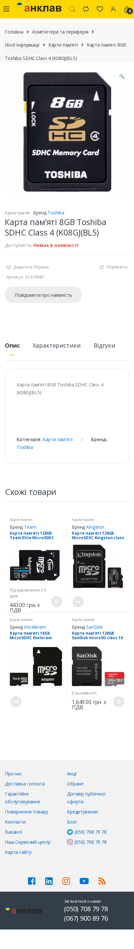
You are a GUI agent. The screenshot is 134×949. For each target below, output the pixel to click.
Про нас (13, 773)
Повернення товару (26, 812)
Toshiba (55, 212)
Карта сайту (18, 852)
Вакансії (13, 832)
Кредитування (82, 812)
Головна (14, 32)
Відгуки (104, 345)
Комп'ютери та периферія (60, 32)
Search (72, 9)
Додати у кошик (56, 601)
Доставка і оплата (25, 784)
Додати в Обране (30, 267)
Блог (72, 822)
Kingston (95, 527)
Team (30, 527)
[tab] (12, 348)
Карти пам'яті (63, 45)
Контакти (15, 822)
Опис (12, 345)
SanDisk (94, 627)
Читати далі (78, 601)
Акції (72, 773)
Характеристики (56, 345)
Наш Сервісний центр (28, 842)
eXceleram (35, 627)
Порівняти (116, 267)
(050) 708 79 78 (90, 832)
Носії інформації (22, 45)
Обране (75, 784)
